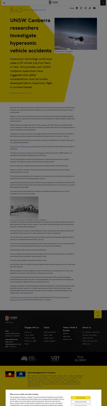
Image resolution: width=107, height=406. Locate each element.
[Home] (53, 3)
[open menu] (4, 2)
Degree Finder (48, 335)
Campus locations (87, 338)
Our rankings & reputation (90, 332)
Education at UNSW (30, 341)
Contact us (28, 332)
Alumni (27, 344)
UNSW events (66, 336)
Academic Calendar (49, 341)
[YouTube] (94, 8)
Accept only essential (80, 401)
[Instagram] (85, 8)
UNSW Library (86, 344)
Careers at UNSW (30, 338)
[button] (98, 314)
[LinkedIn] (77, 8)
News (20, 8)
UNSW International (50, 332)
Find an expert (29, 335)
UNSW (11, 8)
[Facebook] (81, 8)
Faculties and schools (89, 335)
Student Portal (48, 338)
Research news (67, 339)
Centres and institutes (89, 341)
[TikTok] (90, 8)
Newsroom (65, 333)
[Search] (103, 2)
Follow (72, 8)
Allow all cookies (80, 397)
